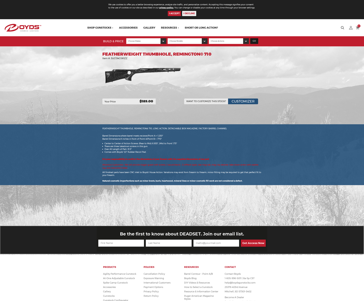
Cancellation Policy (154, 274)
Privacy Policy (151, 291)
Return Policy (151, 296)
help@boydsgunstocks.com (240, 282)
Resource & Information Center (201, 291)
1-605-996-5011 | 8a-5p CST (240, 278)
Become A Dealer (234, 297)
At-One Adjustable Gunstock (119, 278)
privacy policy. (166, 7)
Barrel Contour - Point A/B (198, 274)
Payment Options (153, 287)
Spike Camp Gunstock (115, 282)
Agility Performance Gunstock (119, 274)
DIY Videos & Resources (197, 282)
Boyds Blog (190, 278)
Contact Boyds (233, 274)
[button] (100, 27)
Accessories (128, 27)
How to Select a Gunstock (198, 287)
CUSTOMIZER (243, 101)
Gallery (149, 27)
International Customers (157, 282)
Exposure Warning (154, 278)
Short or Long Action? (201, 27)
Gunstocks (109, 296)
